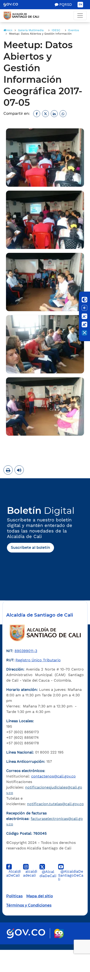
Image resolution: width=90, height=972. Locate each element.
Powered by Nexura (73, 947)
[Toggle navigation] (80, 15)
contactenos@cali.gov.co (53, 776)
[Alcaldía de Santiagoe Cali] (45, 15)
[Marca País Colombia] (59, 933)
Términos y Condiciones (28, 905)
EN (80, 4)
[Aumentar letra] (84, 324)
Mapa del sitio (39, 896)
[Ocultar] (84, 333)
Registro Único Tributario (38, 660)
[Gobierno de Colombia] (13, 4)
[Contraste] (84, 299)
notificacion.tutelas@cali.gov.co (55, 804)
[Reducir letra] (84, 316)
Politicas (14, 896)
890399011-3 (26, 651)
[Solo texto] (84, 308)
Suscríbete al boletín (30, 547)
